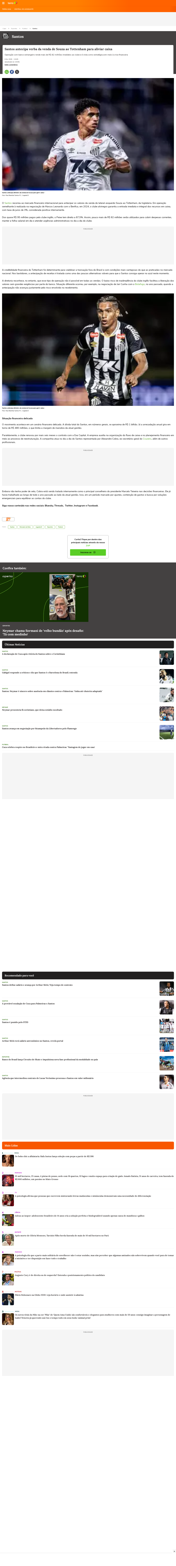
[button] (3, 3)
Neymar (5, 707)
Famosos (18, 1173)
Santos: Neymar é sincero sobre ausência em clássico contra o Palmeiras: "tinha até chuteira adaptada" (52, 691)
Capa (4, 29)
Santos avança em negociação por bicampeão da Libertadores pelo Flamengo (39, 728)
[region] (88, 1560)
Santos (34, 29)
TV (16, 1193)
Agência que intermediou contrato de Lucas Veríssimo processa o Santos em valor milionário (48, 1078)
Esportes (14, 29)
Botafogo (140, 284)
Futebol (25, 29)
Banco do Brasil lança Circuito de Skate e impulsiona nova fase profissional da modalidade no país (50, 1059)
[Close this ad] (174, 1551)
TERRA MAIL (6, 9)
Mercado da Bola (25, 527)
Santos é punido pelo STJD (15, 1022)
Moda (16, 1153)
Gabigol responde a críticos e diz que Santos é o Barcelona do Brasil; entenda (39, 672)
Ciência (17, 1212)
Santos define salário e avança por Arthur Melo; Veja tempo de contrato (37, 985)
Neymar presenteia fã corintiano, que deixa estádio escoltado (32, 710)
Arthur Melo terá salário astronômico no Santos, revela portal (32, 1041)
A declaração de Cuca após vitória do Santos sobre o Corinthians (33, 654)
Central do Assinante (23, 9)
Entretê (18, 1232)
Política (18, 1272)
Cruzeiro (147, 438)
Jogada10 (39, 527)
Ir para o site (12, 3)
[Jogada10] (8, 519)
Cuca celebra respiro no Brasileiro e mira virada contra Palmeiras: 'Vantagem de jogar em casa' (48, 747)
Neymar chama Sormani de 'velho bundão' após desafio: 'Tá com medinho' (43, 632)
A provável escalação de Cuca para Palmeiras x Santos (28, 1003)
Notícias (18, 1292)
